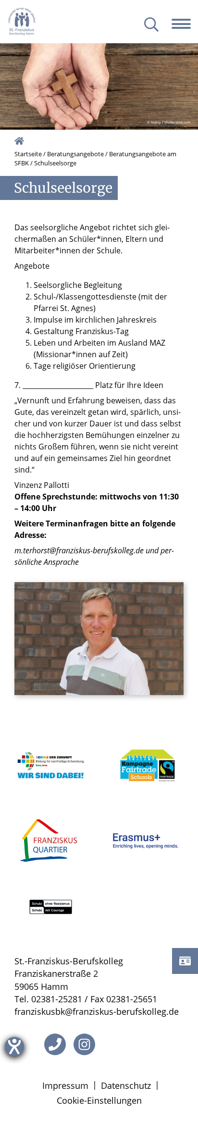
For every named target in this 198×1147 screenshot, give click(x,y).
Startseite (28, 154)
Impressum (65, 1085)
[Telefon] (55, 1044)
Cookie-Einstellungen (99, 1100)
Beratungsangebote (75, 154)
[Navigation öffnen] (185, 24)
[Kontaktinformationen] (185, 961)
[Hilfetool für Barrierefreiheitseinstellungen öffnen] (14, 1046)
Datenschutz (126, 1085)
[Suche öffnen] (151, 25)
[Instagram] (84, 1044)
